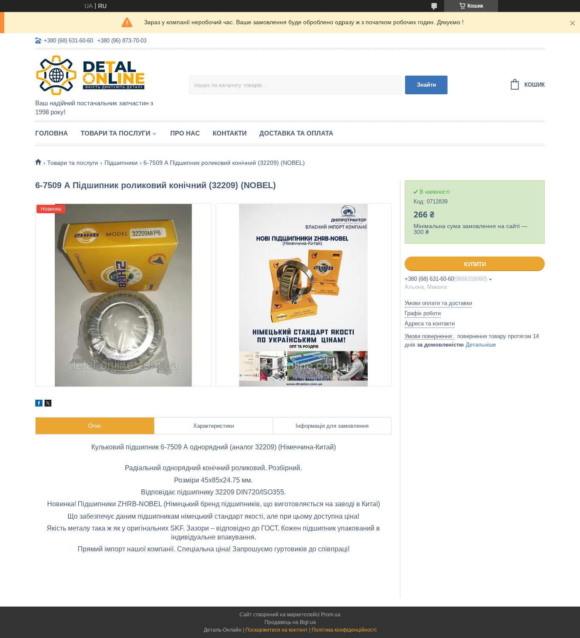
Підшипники (121, 162)
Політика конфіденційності (344, 630)
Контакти (230, 133)
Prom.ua (331, 615)
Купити (475, 264)
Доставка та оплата (296, 133)
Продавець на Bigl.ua (290, 622)
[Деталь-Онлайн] (109, 75)
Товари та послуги (115, 133)
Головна (51, 133)
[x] (48, 404)
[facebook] (38, 404)
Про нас (185, 133)
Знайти (426, 85)
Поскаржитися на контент (276, 630)
